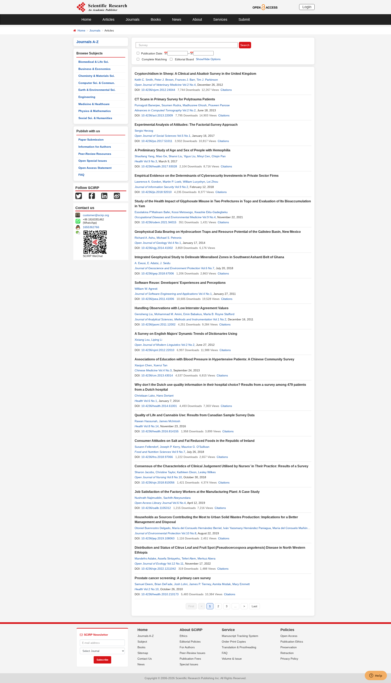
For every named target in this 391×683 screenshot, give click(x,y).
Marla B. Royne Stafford (218, 314)
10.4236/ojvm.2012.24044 (158, 89)
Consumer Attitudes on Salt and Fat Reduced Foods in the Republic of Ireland (195, 440)
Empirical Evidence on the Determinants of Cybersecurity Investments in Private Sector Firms (207, 175)
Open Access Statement (95, 167)
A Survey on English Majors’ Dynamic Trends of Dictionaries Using (186, 333)
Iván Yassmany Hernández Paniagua (247, 528)
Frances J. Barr (185, 79)
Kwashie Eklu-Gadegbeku (211, 212)
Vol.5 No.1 (183, 135)
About (197, 19)
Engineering (86, 97)
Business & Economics (94, 68)
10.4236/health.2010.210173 (160, 594)
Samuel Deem (144, 584)
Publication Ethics (291, 641)
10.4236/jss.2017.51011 (156, 141)
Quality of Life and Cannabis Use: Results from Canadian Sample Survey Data (195, 415)
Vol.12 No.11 (175, 563)
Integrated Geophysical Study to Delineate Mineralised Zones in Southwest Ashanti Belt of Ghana (209, 257)
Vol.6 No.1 (150, 400)
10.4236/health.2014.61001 (159, 406)
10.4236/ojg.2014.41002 (157, 247)
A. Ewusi (140, 263)
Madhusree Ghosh (195, 105)
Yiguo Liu (190, 156)
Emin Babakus (192, 314)
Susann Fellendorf (146, 446)
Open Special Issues (92, 160)
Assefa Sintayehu (169, 558)
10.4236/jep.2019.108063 (158, 538)
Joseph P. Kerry (170, 446)
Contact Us (144, 658)
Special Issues (189, 664)
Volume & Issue (232, 658)
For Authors (187, 647)
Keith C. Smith (144, 79)
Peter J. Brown (164, 79)
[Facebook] (92, 195)
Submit (244, 19)
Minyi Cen (203, 156)
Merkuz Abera (206, 558)
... (235, 606)
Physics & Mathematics (94, 111)
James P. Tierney (200, 584)
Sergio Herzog (144, 130)
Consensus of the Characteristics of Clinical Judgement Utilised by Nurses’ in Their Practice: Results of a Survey (221, 466)
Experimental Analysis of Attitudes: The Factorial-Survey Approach (186, 124)
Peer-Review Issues (192, 653)
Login (306, 7)
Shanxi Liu (175, 156)
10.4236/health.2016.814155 (160, 431)
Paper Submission (91, 139)
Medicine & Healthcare (94, 104)
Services (220, 19)
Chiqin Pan (219, 156)
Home (86, 19)
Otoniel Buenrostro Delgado (152, 528)
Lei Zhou (212, 181)
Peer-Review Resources (94, 153)
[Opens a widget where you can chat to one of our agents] (376, 676)
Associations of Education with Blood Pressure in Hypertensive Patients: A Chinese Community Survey (214, 359)
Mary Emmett (241, 584)
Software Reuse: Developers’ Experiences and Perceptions (180, 282)
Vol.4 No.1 (174, 242)
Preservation (288, 647)
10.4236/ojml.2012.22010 (157, 350)
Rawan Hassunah (146, 421)
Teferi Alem (189, 558)
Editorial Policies (190, 641)
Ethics (183, 635)
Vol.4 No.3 (165, 370)
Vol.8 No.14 (151, 426)
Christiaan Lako (145, 395)
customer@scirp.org (96, 215)
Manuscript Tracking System (240, 635)
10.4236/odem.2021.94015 (158, 222)
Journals (132, 19)
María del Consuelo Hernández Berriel (197, 528)
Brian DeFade (163, 584)
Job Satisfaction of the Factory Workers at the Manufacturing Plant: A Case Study (197, 491)
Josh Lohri (181, 584)
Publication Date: (151, 53)
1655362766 (91, 227)
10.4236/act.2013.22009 (157, 115)
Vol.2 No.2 (189, 110)
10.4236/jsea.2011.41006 (157, 298)
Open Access (288, 635)
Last (254, 606)
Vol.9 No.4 (209, 217)
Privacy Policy (289, 658)
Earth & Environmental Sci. (96, 89)
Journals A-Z (145, 635)
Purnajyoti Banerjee (147, 105)
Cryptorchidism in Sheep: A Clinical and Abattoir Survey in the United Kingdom (195, 73)
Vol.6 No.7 (207, 268)
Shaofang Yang (144, 156)
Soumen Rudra (171, 105)
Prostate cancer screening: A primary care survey (173, 578)
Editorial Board (184, 59)
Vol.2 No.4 (189, 84)
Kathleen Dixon (187, 472)
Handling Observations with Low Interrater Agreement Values (181, 308)
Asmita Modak (221, 584)
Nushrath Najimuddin (148, 497)
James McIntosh (169, 421)
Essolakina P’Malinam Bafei (152, 212)
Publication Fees (190, 658)
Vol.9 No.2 (181, 187)
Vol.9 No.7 (178, 451)
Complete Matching (154, 59)
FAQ (81, 174)
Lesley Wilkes (207, 472)
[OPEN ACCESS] (265, 7)
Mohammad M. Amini (168, 314)
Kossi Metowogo (182, 212)
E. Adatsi (152, 263)
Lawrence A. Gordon (148, 181)
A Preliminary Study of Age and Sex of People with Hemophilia (182, 150)
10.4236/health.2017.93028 (159, 166)
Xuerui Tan (160, 365)
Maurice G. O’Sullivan (195, 446)
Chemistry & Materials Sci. (96, 75)
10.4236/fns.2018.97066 (157, 457)
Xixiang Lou (142, 339)
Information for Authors (94, 146)
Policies (287, 630)
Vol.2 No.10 (151, 589)
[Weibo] (117, 195)
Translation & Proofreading (239, 647)
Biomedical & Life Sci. (93, 61)
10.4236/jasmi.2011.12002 (158, 324)
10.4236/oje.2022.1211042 (158, 568)
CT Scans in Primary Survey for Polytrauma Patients (175, 99)
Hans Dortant (165, 395)
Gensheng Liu (144, 314)
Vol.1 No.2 (219, 319)
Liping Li (156, 339)
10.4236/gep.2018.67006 (157, 273)
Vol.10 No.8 (188, 533)
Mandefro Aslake (145, 558)
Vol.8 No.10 (174, 477)
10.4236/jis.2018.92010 (156, 192)
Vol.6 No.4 (179, 502)
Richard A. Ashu (145, 237)
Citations (226, 89)
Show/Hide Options (208, 59)
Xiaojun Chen (143, 365)
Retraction (287, 653)
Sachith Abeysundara (177, 497)
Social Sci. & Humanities (95, 118)
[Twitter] (78, 195)
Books (156, 19)
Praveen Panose (219, 105)
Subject (142, 641)
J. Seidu (165, 263)
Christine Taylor (165, 472)
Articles (108, 19)
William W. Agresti (146, 288)
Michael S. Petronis (169, 237)
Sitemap (142, 653)
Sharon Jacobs (144, 472)
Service (228, 630)
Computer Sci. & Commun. (96, 83)
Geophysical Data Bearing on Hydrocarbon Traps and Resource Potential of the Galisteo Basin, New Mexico (218, 231)
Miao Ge (161, 156)
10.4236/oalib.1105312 (156, 508)
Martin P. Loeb (172, 181)
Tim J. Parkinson (207, 79)
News (176, 19)
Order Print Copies (234, 641)
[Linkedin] (104, 195)
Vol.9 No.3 (150, 161)
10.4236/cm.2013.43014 (157, 375)
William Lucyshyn (194, 181)
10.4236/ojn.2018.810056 (158, 482)
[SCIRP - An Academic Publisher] (101, 7)
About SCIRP (191, 630)
